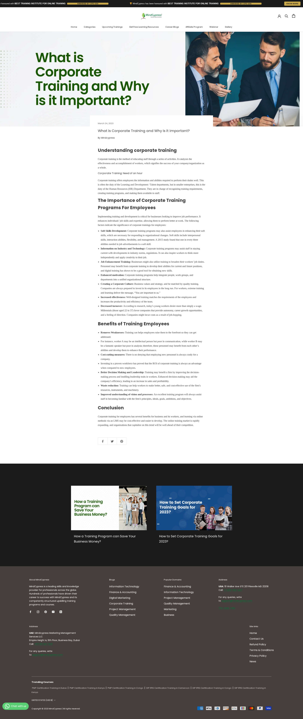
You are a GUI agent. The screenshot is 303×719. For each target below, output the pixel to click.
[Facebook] (30, 612)
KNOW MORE (292, 4)
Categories (89, 26)
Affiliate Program (194, 26)
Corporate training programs (138, 275)
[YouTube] (53, 612)
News (253, 661)
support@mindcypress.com (237, 600)
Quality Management (122, 615)
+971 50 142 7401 (43, 644)
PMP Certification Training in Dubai (49, 687)
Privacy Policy (258, 656)
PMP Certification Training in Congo (125, 687)
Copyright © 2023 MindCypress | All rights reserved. (56, 708)
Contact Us (257, 639)
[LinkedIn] (60, 612)
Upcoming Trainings (112, 26)
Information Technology (124, 586)
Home (74, 26)
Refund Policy (258, 644)
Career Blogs (172, 26)
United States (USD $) (42, 700)
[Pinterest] (45, 612)
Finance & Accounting (122, 592)
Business (169, 615)
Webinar (213, 26)
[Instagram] (38, 612)
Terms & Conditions (262, 650)
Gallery (228, 26)
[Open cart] (293, 16)
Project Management (122, 609)
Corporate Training (121, 603)
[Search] (286, 16)
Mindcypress (108, 137)
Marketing (170, 609)
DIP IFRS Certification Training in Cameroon (168, 687)
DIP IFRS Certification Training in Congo (212, 687)
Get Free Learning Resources (144, 26)
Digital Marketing (119, 598)
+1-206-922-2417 (233, 590)
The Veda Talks (227, 608)
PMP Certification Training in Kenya (87, 687)
